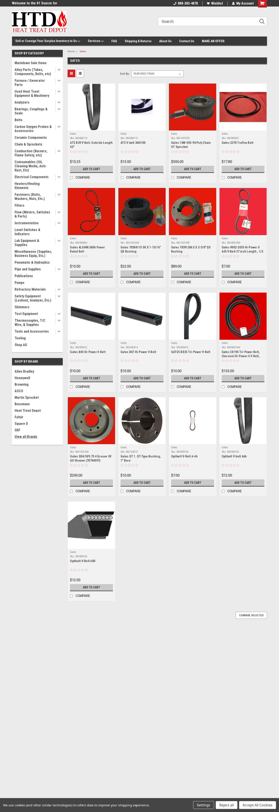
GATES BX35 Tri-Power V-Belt (190, 352)
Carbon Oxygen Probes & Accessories (33, 129)
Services (94, 41)
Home (71, 51)
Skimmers (22, 307)
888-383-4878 (188, 3)
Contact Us (186, 41)
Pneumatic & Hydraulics (32, 262)
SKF (17, 430)
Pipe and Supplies (28, 269)
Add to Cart (91, 169)
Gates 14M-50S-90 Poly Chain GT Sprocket (191, 145)
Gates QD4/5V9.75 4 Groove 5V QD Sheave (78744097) (90, 458)
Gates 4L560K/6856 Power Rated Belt (87, 249)
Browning (22, 384)
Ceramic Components (31, 138)
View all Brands (26, 437)
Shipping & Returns (138, 41)
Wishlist (217, 3)
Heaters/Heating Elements (27, 186)
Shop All (21, 345)
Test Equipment (26, 314)
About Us (165, 41)
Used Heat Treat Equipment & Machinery (32, 93)
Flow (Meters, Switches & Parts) (32, 214)
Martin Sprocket (27, 397)
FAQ (114, 41)
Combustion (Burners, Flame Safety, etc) (31, 153)
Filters (19, 205)
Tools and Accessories (32, 331)
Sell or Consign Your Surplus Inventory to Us (46, 41)
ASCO (19, 391)
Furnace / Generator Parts (30, 83)
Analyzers (22, 102)
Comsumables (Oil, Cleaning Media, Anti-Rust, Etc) (31, 166)
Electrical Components (32, 177)
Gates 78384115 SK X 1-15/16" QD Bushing (141, 249)
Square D (21, 424)
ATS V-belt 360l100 (133, 142)
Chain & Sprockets (28, 144)
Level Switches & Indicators (27, 232)
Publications (24, 276)
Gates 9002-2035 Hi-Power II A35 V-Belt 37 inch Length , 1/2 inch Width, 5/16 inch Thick (242, 251)
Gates (83, 51)
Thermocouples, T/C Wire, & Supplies (30, 322)
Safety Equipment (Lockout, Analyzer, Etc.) (33, 298)
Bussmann (22, 404)
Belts (18, 120)
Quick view (91, 127)
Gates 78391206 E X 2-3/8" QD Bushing (191, 249)
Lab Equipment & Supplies (27, 243)
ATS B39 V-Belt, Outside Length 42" (91, 145)
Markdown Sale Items (31, 63)
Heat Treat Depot (28, 411)
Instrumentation (27, 223)
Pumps (19, 283)
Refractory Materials (30, 289)
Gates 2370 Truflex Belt (237, 142)
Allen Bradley (24, 371)
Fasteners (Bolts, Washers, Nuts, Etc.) (30, 197)
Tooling (20, 338)
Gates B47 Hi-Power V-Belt (138, 352)
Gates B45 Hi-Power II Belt (87, 352)
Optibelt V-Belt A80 (82, 561)
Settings (203, 805)
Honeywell (22, 378)
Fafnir (19, 417)
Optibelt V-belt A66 (234, 456)
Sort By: (124, 73)
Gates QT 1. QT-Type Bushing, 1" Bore (141, 458)
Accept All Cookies (257, 805)
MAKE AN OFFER (213, 41)
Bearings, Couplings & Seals (31, 111)
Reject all (226, 805)
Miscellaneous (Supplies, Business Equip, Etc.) (33, 253)
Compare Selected (251, 615)
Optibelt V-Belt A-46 (184, 456)
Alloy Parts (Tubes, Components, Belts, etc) (33, 72)
